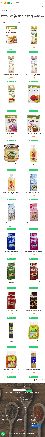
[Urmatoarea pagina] (42, 380)
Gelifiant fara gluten (11, 133)
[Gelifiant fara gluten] (11, 123)
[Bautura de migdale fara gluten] (11, 64)
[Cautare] (43, 3)
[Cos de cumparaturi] (43, 6)
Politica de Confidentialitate (34, 392)
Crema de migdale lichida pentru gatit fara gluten (11, 104)
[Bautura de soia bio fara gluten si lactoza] (34, 35)
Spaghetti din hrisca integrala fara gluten (11, 341)
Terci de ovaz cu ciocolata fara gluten (33, 281)
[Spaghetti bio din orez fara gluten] (34, 360)
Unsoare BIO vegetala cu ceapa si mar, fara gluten (11, 163)
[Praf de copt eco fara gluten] (11, 35)
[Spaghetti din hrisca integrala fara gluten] (11, 330)
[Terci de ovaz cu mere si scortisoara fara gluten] (11, 271)
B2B (17, 422)
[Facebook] (21, 402)
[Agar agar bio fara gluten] (34, 94)
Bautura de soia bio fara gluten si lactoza (33, 45)
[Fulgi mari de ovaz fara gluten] (11, 212)
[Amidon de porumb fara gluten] (34, 123)
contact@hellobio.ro (23, 410)
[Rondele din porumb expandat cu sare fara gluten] (34, 153)
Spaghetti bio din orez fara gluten (33, 369)
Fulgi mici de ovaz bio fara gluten (33, 192)
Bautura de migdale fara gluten (11, 74)
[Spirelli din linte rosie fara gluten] (11, 360)
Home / (3, 8)
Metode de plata (19, 417)
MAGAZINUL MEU (5, 415)
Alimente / (7, 8)
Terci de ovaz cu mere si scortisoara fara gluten (11, 282)
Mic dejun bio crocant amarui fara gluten (33, 311)
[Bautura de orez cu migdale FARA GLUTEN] (34, 64)
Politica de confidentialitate (6, 420)
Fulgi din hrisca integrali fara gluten (34, 222)
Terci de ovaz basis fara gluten (11, 251)
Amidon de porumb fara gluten (34, 133)
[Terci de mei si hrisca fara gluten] (11, 300)
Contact (3, 422)
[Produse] (2, 6)
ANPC (17, 420)
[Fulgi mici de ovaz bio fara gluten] (34, 182)
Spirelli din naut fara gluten (34, 340)
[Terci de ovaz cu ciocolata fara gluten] (34, 271)
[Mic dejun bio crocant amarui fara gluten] (34, 300)
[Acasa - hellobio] (7, 2)
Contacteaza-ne (36, 425)
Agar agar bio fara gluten (33, 103)
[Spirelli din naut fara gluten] (34, 330)
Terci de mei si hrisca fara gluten (11, 310)
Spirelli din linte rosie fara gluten (11, 369)
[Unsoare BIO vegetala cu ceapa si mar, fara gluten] (11, 153)
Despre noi (4, 417)
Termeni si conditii (5, 419)
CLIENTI (17, 415)
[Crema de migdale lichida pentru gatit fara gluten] (11, 94)
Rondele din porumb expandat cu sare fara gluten (33, 163)
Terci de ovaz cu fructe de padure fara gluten (33, 252)
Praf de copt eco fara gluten (11, 44)
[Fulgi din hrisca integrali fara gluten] (34, 212)
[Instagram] (24, 402)
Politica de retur (19, 419)
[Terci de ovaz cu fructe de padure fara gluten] (34, 241)
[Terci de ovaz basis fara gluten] (11, 241)
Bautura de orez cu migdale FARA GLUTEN (33, 75)
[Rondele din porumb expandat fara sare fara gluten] (11, 182)
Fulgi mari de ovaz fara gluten (11, 222)
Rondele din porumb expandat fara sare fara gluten (11, 193)
